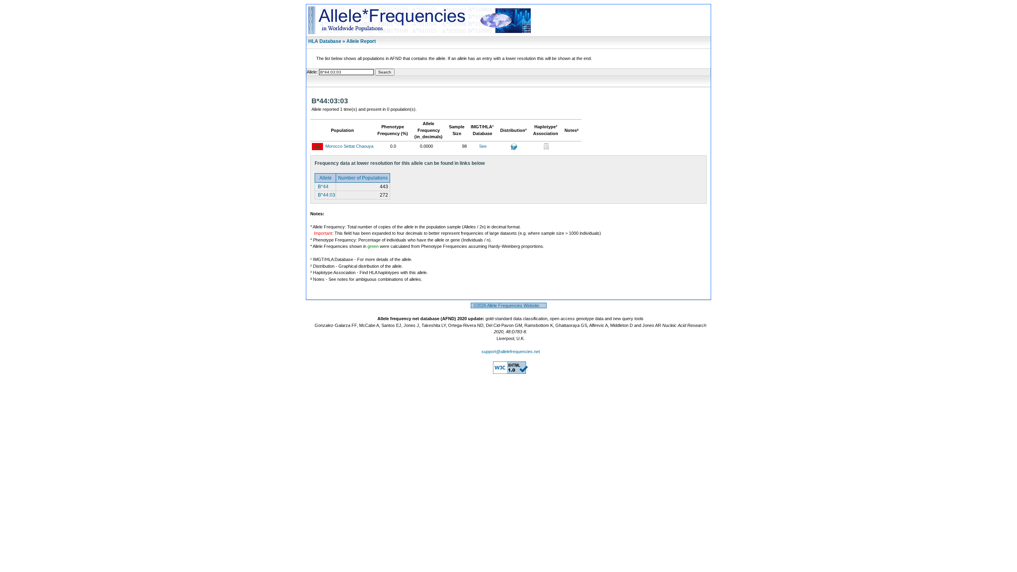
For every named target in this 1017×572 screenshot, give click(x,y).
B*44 (323, 186)
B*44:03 (326, 195)
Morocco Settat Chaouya (349, 146)
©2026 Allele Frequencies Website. (508, 305)
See (483, 146)
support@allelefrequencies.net (510, 351)
